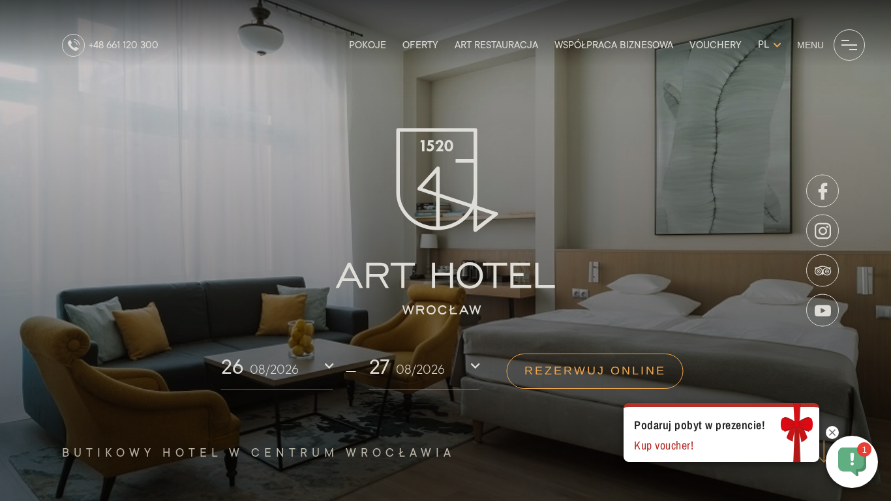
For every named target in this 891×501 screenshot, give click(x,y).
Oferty (420, 45)
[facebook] (822, 191)
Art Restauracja (496, 45)
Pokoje (367, 45)
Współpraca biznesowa (613, 45)
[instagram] (822, 231)
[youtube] (822, 310)
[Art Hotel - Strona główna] (446, 222)
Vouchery (715, 45)
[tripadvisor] (822, 270)
